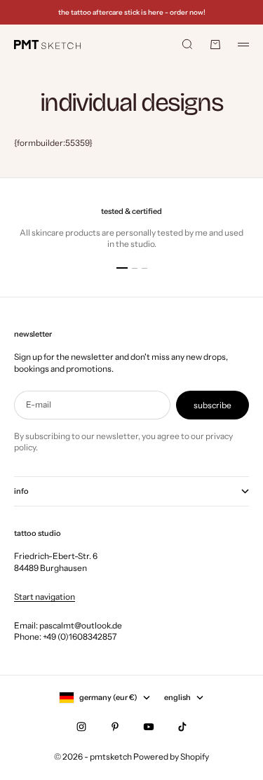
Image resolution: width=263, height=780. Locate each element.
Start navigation (44, 596)
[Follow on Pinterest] (115, 726)
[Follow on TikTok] (182, 726)
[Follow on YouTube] (148, 726)
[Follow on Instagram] (81, 726)
